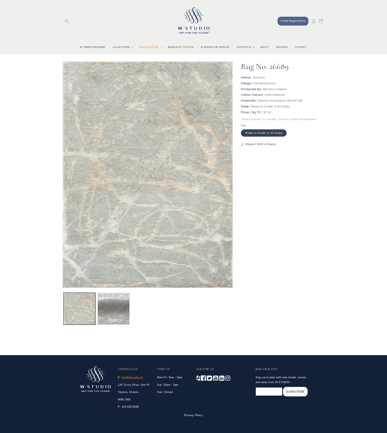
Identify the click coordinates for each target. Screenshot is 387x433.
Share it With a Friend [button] (260, 144)
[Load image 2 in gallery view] (114, 309)
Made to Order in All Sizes (263, 133)
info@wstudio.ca (132, 377)
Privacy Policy (193, 415)
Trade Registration (293, 21)
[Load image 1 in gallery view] (79, 309)
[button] (66, 21)
